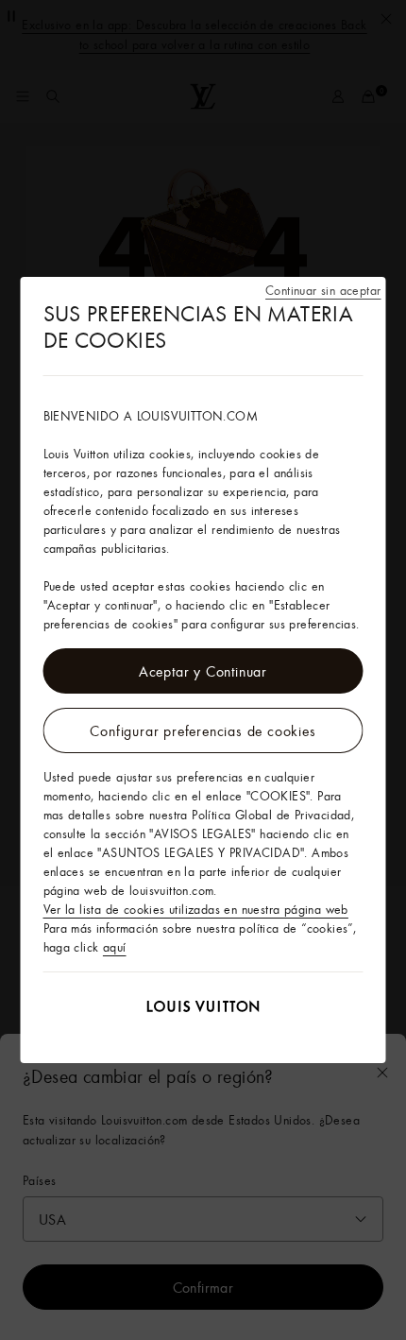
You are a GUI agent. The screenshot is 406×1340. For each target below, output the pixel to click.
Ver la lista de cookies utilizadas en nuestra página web (195, 909)
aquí (115, 946)
